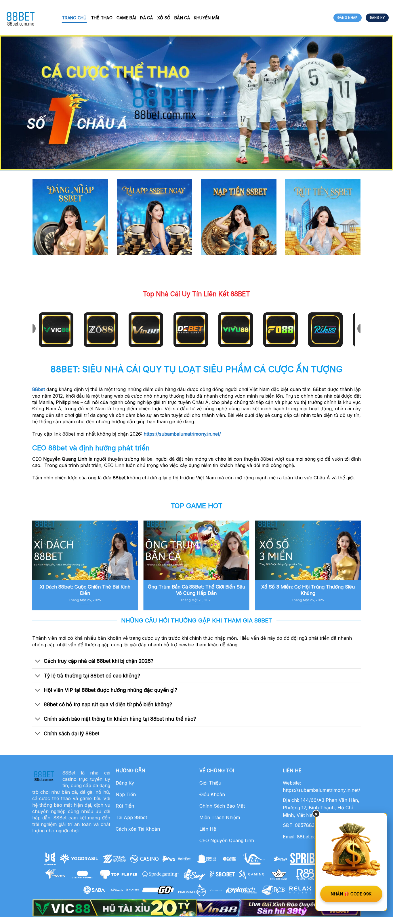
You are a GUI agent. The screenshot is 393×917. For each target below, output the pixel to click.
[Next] (350, 551)
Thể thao (101, 17)
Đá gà (146, 17)
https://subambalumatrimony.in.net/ (182, 434)
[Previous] (43, 551)
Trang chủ (74, 17)
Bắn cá (182, 17)
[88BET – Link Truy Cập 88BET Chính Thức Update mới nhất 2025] (28, 17)
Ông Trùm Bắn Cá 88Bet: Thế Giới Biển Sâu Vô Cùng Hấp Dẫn (196, 590)
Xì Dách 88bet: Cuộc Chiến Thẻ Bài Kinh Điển (85, 590)
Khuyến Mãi (206, 17)
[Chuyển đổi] (37, 662)
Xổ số (163, 17)
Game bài (126, 17)
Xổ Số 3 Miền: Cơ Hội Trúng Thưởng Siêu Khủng (308, 590)
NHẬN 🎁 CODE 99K (351, 893)
